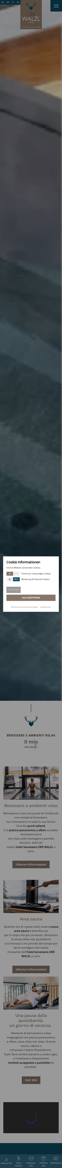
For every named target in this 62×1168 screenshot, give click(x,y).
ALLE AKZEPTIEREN (31, 597)
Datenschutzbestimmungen (24, 607)
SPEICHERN (13, 589)
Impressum (45, 607)
